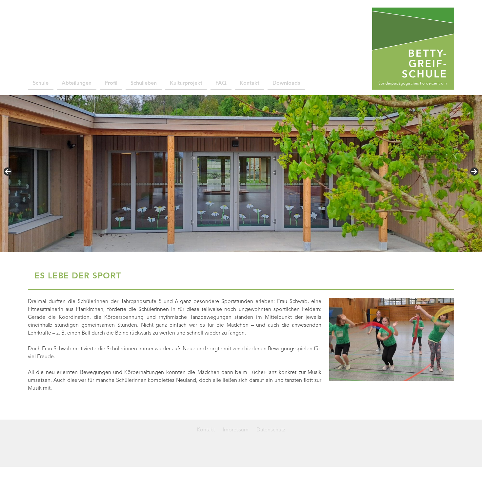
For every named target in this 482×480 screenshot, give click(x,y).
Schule (41, 83)
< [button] (8, 172)
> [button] (474, 172)
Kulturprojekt (186, 83)
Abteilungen (76, 83)
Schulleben (144, 83)
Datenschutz (270, 430)
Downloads (286, 83)
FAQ (221, 83)
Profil (111, 83)
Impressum (236, 430)
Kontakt (249, 83)
